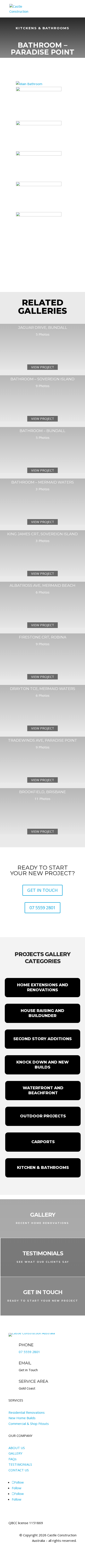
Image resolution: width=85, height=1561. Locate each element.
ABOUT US (16, 1448)
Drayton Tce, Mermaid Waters (42, 688)
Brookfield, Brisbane (42, 792)
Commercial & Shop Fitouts (28, 1423)
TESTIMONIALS (20, 1464)
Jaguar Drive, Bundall (42, 327)
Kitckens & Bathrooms (42, 28)
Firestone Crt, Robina (42, 637)
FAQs (12, 1459)
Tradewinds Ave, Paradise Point (42, 740)
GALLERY (15, 1453)
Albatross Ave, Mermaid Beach (42, 585)
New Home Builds (22, 1418)
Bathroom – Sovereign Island (42, 379)
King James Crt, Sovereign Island (42, 534)
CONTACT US (18, 1470)
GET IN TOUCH (42, 890)
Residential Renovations (26, 1412)
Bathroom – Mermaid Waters (42, 482)
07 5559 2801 (42, 908)
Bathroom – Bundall (42, 431)
